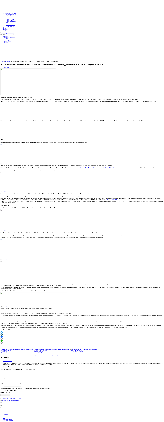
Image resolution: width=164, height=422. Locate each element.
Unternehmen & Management (9, 37)
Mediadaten (5, 414)
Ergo (57, 355)
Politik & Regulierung (7, 40)
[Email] (82, 339)
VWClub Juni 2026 (10, 19)
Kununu (5, 163)
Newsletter (5, 30)
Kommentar (3, 378)
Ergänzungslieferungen (10, 15)
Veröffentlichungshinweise (11, 14)
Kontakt (4, 416)
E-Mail (2, 383)
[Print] (82, 343)
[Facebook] (82, 337)
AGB (4, 418)
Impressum (5, 415)
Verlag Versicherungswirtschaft (9, 13)
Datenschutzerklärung (7, 419)
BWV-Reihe (5, 42)
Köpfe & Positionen (7, 41)
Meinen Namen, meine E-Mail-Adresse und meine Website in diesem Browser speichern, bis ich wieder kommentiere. (26, 388)
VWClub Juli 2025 (9, 22)
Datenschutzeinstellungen (8, 420)
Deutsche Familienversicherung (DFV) (48, 355)
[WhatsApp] (82, 341)
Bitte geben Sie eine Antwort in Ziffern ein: (9, 390)
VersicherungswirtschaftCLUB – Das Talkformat (13, 18)
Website (2, 385)
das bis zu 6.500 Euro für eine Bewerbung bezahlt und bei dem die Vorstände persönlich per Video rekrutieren (98, 167)
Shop (4, 27)
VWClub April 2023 (10, 26)
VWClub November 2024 (11, 23)
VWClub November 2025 (11, 21)
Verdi (64, 355)
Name (2, 381)
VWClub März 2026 (10, 20)
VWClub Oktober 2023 (10, 25)
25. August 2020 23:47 (7, 361)
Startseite (2, 61)
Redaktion (5, 28)
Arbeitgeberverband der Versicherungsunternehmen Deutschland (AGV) (21, 355)
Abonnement (5, 29)
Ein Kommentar (10, 67)
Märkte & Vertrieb (6, 38)
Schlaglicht (5, 36)
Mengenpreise (8, 17)
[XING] (82, 335)
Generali (60, 355)
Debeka (37, 355)
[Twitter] (82, 332)
